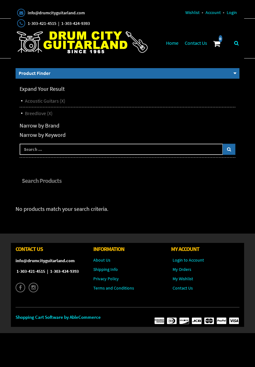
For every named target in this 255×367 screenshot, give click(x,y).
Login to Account (188, 260)
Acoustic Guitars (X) (45, 101)
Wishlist (192, 12)
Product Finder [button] (34, 73)
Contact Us (196, 43)
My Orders (182, 269)
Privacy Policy (106, 278)
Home (172, 43)
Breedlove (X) (39, 113)
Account (213, 12)
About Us (101, 260)
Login (232, 12)
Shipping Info (105, 269)
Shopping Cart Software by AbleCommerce (58, 317)
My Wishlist (183, 278)
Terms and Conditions (113, 288)
